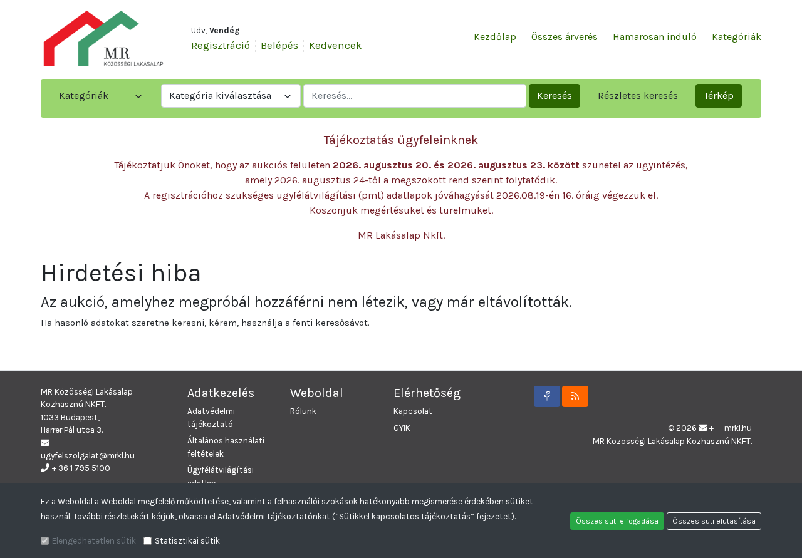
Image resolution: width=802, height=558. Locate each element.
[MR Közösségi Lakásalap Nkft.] (103, 38)
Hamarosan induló (655, 37)
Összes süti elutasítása (714, 521)
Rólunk (303, 411)
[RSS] (575, 396)
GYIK (401, 428)
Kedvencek (335, 45)
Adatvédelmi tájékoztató (211, 417)
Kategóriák (736, 37)
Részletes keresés (638, 95)
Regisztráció (220, 45)
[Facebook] (547, 396)
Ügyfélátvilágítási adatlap (220, 476)
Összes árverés (564, 37)
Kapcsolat (412, 411)
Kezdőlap (495, 37)
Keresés (554, 95)
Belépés (279, 45)
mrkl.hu (738, 428)
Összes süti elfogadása (617, 521)
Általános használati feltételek (225, 447)
